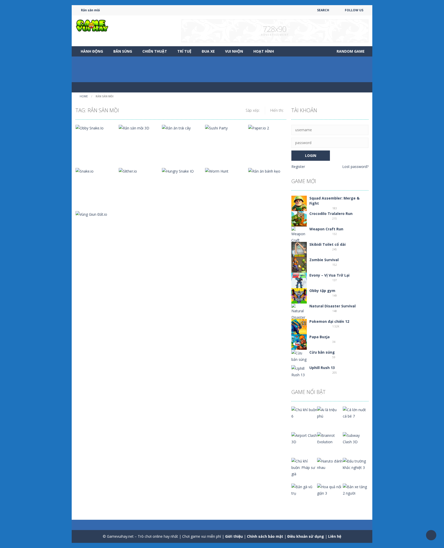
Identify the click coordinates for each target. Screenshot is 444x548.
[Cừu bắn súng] (299, 355)
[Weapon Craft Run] (299, 237)
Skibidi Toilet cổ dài (327, 244)
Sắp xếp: (253, 110)
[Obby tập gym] (299, 295)
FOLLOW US (354, 10)
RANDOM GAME (350, 51)
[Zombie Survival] (299, 264)
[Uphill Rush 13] (299, 371)
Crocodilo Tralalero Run (331, 213)
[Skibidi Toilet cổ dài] (299, 249)
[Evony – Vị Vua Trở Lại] (299, 280)
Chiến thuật (154, 51)
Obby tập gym (322, 290)
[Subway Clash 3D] (355, 438)
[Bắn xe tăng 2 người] (355, 489)
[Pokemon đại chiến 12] (299, 326)
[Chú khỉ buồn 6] (304, 412)
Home (84, 96)
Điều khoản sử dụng (305, 536)
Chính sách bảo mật (265, 536)
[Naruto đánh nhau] (330, 463)
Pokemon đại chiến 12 (329, 321)
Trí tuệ (184, 51)
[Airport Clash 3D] (304, 438)
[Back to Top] (431, 535)
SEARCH (323, 10)
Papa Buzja (319, 336)
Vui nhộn (234, 51)
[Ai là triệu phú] (330, 412)
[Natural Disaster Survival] (299, 314)
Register (298, 166)
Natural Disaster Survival (332, 306)
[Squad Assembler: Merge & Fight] (299, 203)
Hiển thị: (277, 110)
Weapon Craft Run (326, 228)
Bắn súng (122, 51)
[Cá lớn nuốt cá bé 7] (355, 412)
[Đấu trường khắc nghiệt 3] (355, 463)
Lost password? (355, 166)
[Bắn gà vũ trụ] (304, 489)
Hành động (92, 51)
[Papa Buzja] (299, 341)
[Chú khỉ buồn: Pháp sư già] (304, 467)
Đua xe (208, 51)
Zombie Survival (324, 259)
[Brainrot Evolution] (330, 438)
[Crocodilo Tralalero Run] (299, 218)
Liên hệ (334, 536)
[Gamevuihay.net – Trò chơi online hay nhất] (92, 25)
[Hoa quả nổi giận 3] (330, 489)
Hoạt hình (263, 51)
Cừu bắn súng (322, 352)
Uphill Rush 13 (322, 367)
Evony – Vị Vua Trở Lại (329, 275)
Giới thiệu (234, 536)
